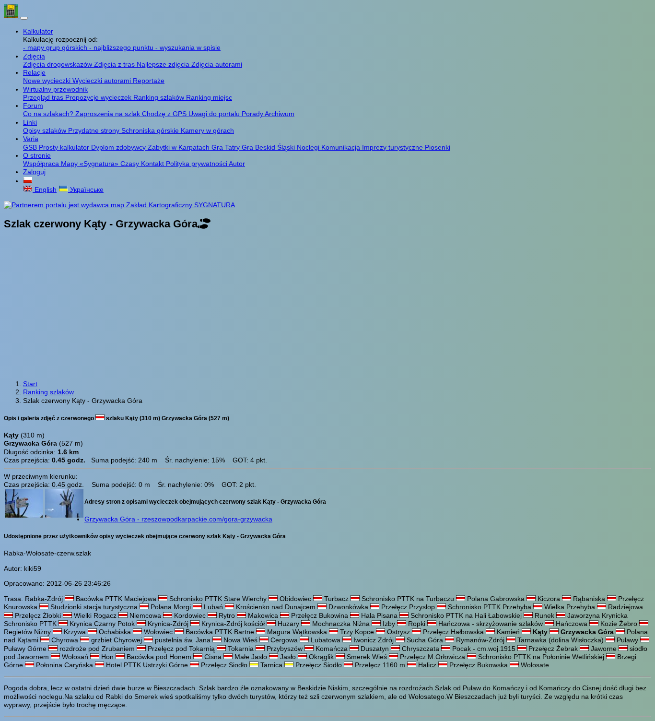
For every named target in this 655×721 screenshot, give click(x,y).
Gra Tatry (226, 147)
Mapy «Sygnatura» (90, 163)
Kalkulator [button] (38, 31)
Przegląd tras (44, 97)
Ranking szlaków (159, 97)
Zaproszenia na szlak (108, 114)
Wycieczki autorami (102, 80)
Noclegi (309, 147)
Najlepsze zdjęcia (164, 64)
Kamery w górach (207, 130)
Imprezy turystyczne (393, 147)
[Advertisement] (327, 306)
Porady (253, 114)
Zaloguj (34, 172)
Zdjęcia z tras (115, 64)
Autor (237, 163)
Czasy (130, 163)
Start (30, 384)
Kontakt (153, 163)
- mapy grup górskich (56, 47)
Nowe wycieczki (47, 80)
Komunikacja (341, 147)
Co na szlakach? (49, 114)
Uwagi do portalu (215, 114)
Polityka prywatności (197, 163)
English (45, 189)
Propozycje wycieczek (99, 97)
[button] (28, 181)
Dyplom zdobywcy (119, 147)
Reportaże (148, 80)
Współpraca (42, 163)
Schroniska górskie (151, 130)
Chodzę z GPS (165, 114)
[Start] (12, 16)
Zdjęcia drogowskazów (58, 64)
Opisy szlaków (45, 130)
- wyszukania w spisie (188, 47)
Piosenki (437, 147)
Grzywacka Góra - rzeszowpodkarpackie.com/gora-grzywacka (178, 519)
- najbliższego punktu (122, 47)
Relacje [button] (34, 72)
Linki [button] (30, 122)
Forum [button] (33, 105)
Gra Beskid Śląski (269, 147)
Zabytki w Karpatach (179, 147)
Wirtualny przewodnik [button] (55, 89)
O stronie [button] (37, 155)
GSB (31, 147)
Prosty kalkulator (65, 147)
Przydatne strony (94, 130)
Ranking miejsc (209, 97)
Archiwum (279, 114)
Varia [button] (30, 138)
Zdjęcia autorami (216, 64)
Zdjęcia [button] (34, 56)
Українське (86, 189)
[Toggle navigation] (24, 18)
